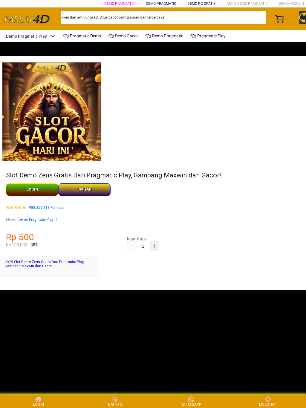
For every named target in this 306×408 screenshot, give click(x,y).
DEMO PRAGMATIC (119, 3)
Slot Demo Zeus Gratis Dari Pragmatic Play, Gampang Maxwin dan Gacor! (44, 264)
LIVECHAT (267, 404)
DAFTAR (84, 189)
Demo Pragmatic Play (36, 219)
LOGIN (32, 189)
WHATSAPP (191, 404)
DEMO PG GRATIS (201, 3)
